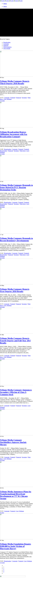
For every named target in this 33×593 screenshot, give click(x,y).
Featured (12, 97)
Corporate (6, 44)
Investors (24, 97)
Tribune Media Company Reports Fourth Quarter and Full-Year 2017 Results (15, 340)
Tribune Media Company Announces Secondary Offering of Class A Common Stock (16, 392)
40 (2, 207)
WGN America (7, 47)
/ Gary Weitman (7, 99)
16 (2, 408)
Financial (5, 45)
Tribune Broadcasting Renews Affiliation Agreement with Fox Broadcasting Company (13, 134)
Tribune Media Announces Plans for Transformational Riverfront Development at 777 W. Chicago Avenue (15, 495)
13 (2, 562)
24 (2, 307)
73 (2, 100)
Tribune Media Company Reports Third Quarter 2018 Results (14, 82)
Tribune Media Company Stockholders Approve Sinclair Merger (13, 442)
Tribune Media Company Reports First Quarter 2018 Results (14, 290)
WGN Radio (6, 48)
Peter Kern (23, 150)
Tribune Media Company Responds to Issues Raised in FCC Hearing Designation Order (16, 187)
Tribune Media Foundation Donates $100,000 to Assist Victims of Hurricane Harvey (15, 546)
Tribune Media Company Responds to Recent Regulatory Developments (16, 239)
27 (2, 154)
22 (2, 258)
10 (2, 460)
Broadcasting (6, 42)
